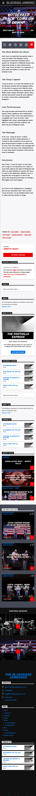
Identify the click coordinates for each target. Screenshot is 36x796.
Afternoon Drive (10, 365)
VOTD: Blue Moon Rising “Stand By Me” (18, 555)
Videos (24, 12)
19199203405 (8, 690)
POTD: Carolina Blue (18, 621)
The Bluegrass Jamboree (18, 2)
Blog (5, 728)
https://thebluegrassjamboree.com (15, 687)
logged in (15, 270)
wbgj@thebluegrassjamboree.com (15, 694)
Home (5, 710)
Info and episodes (18, 352)
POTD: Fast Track (18, 646)
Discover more (6, 307)
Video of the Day (15, 12)
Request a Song (8, 735)
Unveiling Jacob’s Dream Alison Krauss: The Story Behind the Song (18, 477)
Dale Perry (15, 232)
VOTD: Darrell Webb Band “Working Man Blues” (18, 586)
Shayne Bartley (17, 235)
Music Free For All (10, 385)
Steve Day (27, 235)
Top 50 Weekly (9, 725)
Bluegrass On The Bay (11, 372)
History (21, 472)
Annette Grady (22, 30)
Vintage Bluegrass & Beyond (11, 378)
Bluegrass (6, 457)
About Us (8, 713)
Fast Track (6, 235)
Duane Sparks (25, 232)
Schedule (6, 715)
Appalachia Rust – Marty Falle (18, 462)
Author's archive (18, 255)
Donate (6, 730)
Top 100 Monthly (10, 723)
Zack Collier (7, 238)
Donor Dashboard (10, 733)
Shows (6, 718)
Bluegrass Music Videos (10, 472)
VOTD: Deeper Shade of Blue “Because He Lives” (18, 493)
